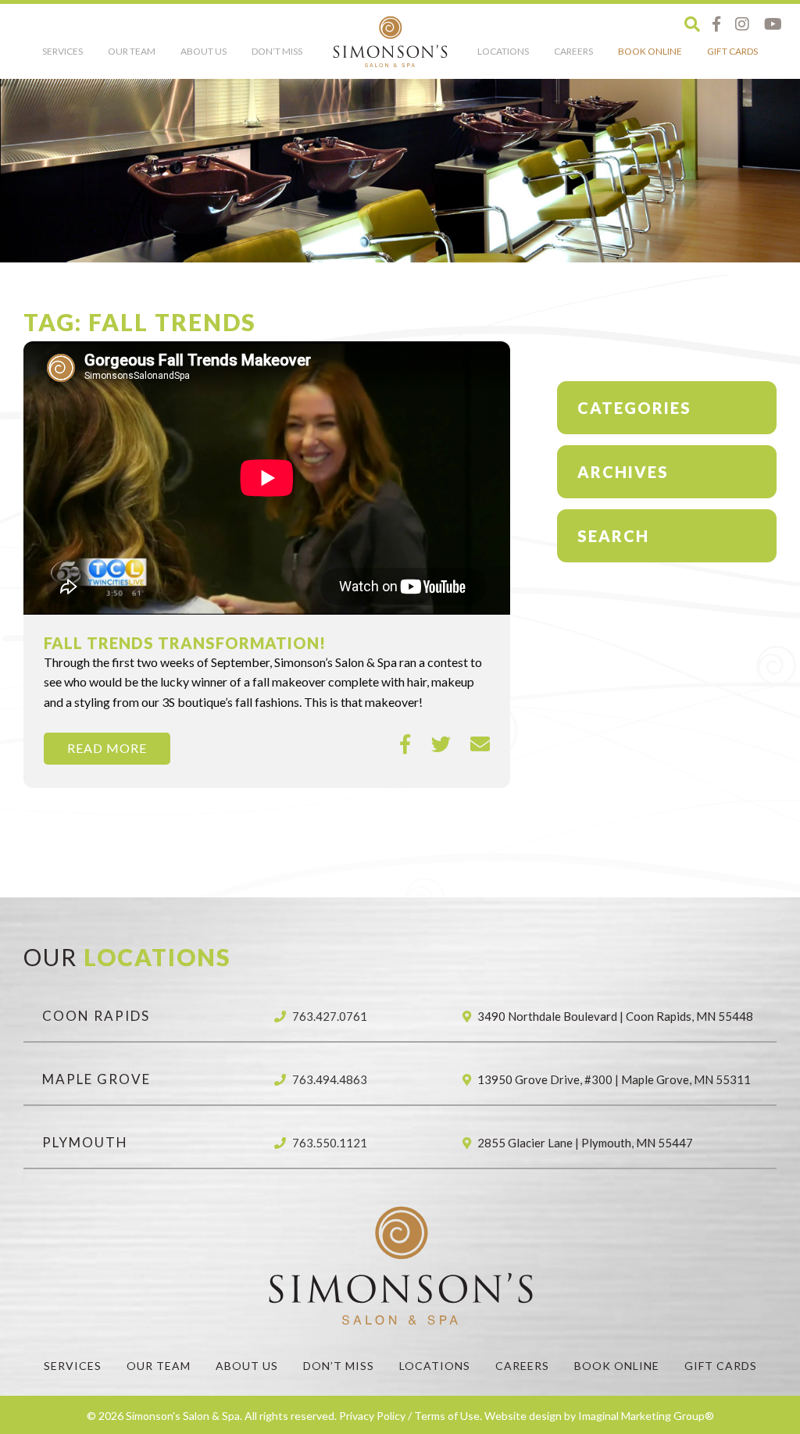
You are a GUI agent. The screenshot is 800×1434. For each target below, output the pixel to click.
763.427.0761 (329, 1016)
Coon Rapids (96, 1016)
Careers (573, 51)
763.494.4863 (329, 1079)
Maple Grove (96, 1079)
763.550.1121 (329, 1143)
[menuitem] (62, 55)
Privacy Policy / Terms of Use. (410, 1415)
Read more (107, 747)
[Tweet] (441, 744)
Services (62, 51)
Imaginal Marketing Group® (646, 1415)
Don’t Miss (277, 51)
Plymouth (85, 1142)
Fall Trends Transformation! (185, 642)
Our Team (131, 51)
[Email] (480, 744)
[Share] (406, 744)
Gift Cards (732, 51)
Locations (503, 51)
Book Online (650, 51)
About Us (203, 51)
